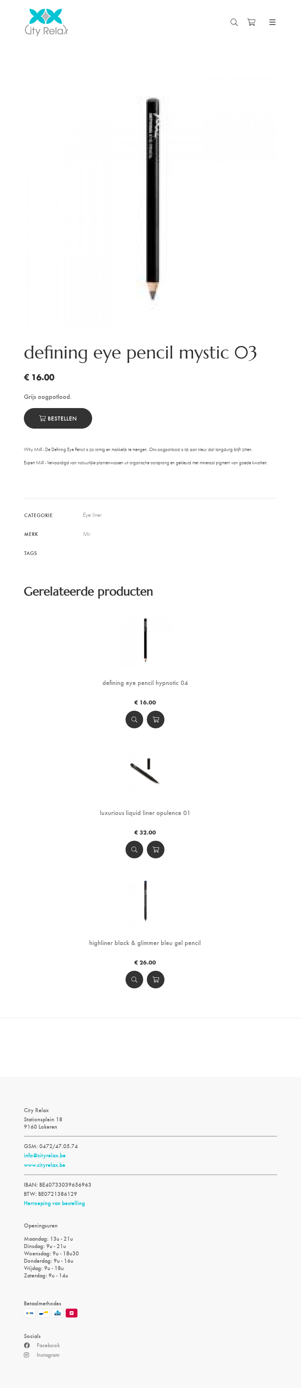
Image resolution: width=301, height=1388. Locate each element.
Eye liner (92, 514)
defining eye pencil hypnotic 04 (145, 682)
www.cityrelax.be (44, 1164)
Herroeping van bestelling (54, 1203)
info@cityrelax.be (45, 1155)
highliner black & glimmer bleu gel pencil (145, 942)
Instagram (48, 1354)
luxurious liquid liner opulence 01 (145, 812)
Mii (86, 533)
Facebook (48, 1345)
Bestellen (61, 418)
